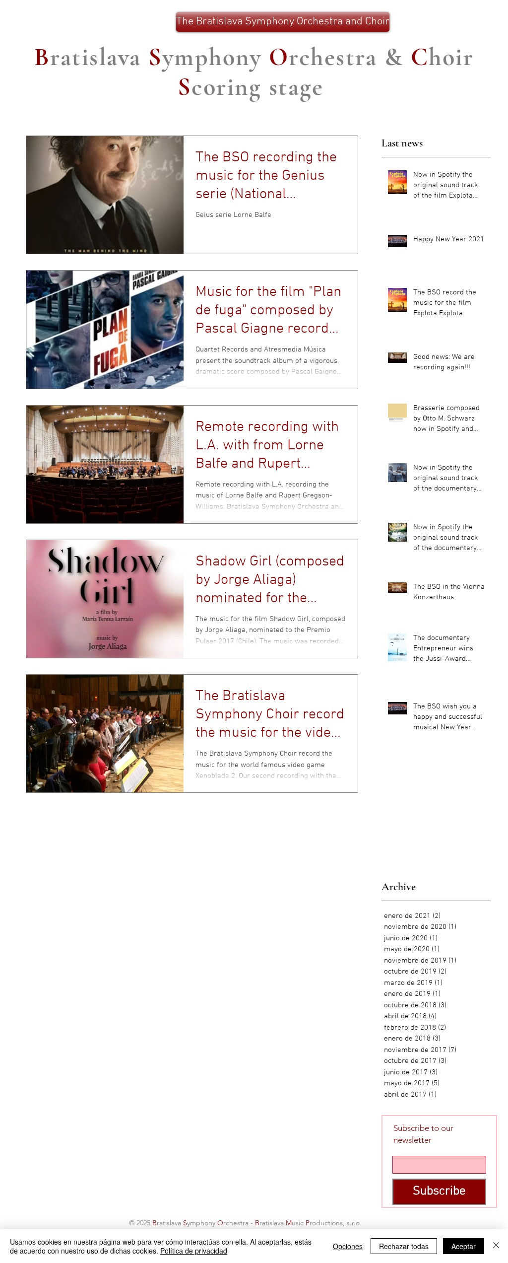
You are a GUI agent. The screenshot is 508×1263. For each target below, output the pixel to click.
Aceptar (463, 1246)
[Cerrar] (496, 1246)
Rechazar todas (404, 1246)
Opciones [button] (348, 1246)
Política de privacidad (193, 1251)
